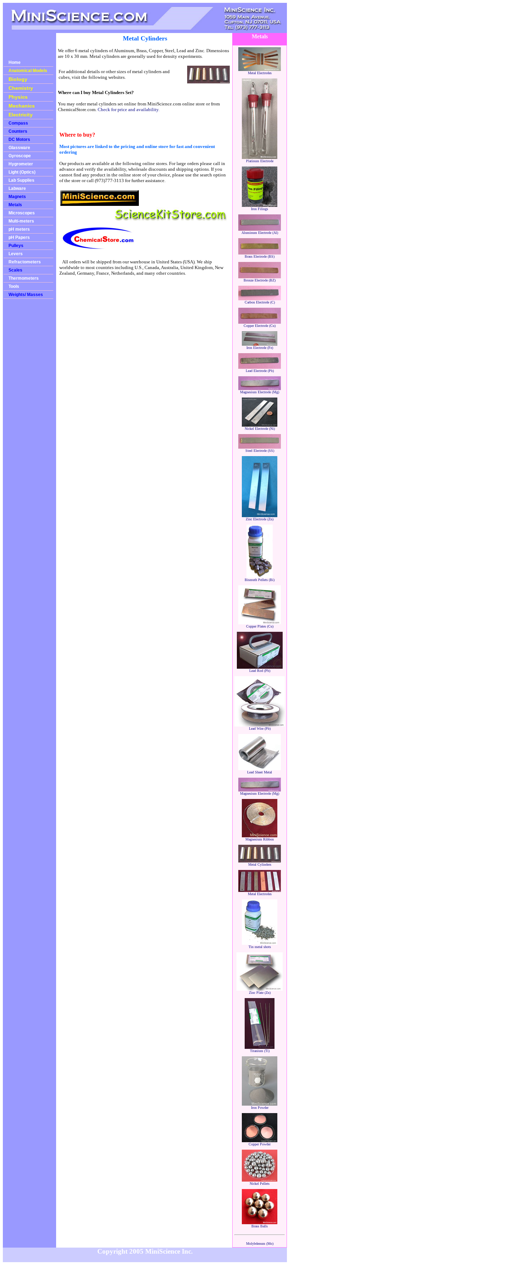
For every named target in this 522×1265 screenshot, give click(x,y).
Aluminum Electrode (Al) (259, 233)
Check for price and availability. (128, 109)
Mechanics (22, 106)
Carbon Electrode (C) (260, 302)
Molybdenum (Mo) (259, 1243)
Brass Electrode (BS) (259, 256)
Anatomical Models (28, 70)
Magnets (17, 196)
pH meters (19, 229)
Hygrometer (21, 163)
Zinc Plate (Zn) (260, 993)
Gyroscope (20, 155)
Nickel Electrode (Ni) (260, 429)
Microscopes (22, 212)
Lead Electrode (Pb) (260, 371)
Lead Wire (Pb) (260, 728)
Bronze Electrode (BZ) (260, 280)
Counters (18, 131)
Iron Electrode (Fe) (259, 348)
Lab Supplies (21, 180)
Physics (18, 97)
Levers (16, 253)
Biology (18, 79)
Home (15, 62)
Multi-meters (21, 221)
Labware (17, 188)
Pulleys (16, 245)
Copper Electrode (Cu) (260, 326)
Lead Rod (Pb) (259, 671)
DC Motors (19, 139)
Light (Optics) (22, 172)
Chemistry (21, 88)
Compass (18, 123)
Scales (15, 270)
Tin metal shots (260, 947)
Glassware (19, 147)
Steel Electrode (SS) (259, 451)
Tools (14, 286)
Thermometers (24, 278)
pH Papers (19, 237)
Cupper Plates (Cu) (259, 626)
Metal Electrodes (260, 73)
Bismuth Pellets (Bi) (259, 580)
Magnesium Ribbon (259, 839)
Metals (15, 204)
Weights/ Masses (26, 294)
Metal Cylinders (259, 864)
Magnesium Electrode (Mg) (259, 392)
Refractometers (25, 261)
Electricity (21, 114)
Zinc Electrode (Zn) (259, 519)
